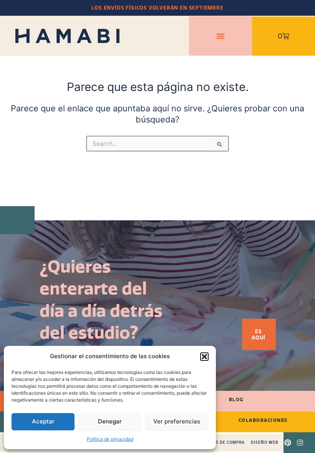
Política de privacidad (110, 439)
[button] (204, 356)
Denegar (110, 421)
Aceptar (43, 421)
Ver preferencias (176, 421)
